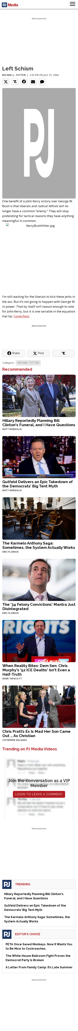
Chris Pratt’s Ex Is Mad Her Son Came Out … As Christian (36, 733)
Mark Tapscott (12, 678)
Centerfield (21, 316)
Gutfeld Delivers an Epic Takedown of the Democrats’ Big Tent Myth (37, 483)
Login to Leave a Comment (39, 794)
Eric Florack (10, 552)
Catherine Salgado (14, 740)
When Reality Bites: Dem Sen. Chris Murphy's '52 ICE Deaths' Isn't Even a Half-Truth (36, 670)
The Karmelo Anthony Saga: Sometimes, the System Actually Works (38, 545)
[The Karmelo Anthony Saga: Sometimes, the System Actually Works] (39, 518)
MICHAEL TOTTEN (28, 362)
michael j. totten (14, 75)
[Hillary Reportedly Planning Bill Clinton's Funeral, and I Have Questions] (39, 395)
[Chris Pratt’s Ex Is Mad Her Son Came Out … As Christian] (39, 706)
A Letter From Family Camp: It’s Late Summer (39, 967)
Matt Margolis (12, 429)
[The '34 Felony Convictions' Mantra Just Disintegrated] (39, 579)
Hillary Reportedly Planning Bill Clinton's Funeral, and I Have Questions (38, 422)
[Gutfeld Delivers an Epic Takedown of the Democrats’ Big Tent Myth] (39, 456)
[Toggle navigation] (72, 4)
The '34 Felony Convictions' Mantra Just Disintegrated (38, 606)
